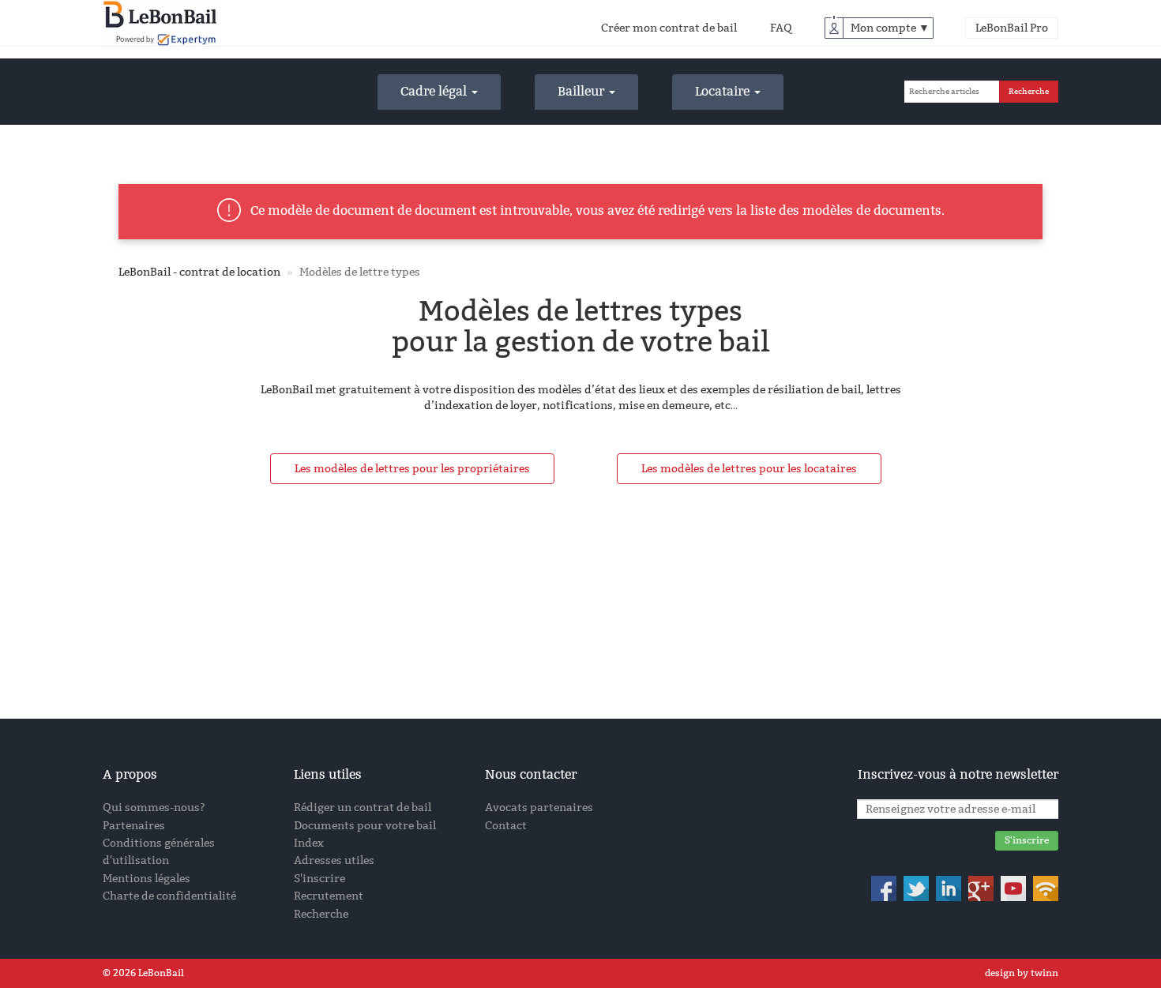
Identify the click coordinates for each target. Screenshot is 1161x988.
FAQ (781, 28)
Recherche (321, 914)
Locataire (724, 91)
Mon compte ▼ (890, 28)
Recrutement (328, 896)
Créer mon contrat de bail (669, 28)
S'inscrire (319, 878)
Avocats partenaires (539, 807)
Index (309, 843)
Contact (506, 825)
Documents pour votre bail (365, 825)
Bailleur (582, 91)
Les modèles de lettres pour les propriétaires (412, 468)
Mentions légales (146, 878)
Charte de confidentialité (169, 896)
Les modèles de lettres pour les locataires (749, 468)
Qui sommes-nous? (154, 807)
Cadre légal (435, 91)
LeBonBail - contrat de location (199, 272)
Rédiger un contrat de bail (362, 807)
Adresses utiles (334, 860)
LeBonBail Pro (1011, 28)
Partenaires (134, 825)
